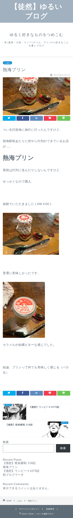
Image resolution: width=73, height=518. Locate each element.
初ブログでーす (13, 474)
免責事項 (50, 509)
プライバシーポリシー (29, 509)
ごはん (7, 63)
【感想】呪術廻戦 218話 (19, 463)
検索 (6, 442)
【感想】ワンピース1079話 (21, 470)
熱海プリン (10, 466)
